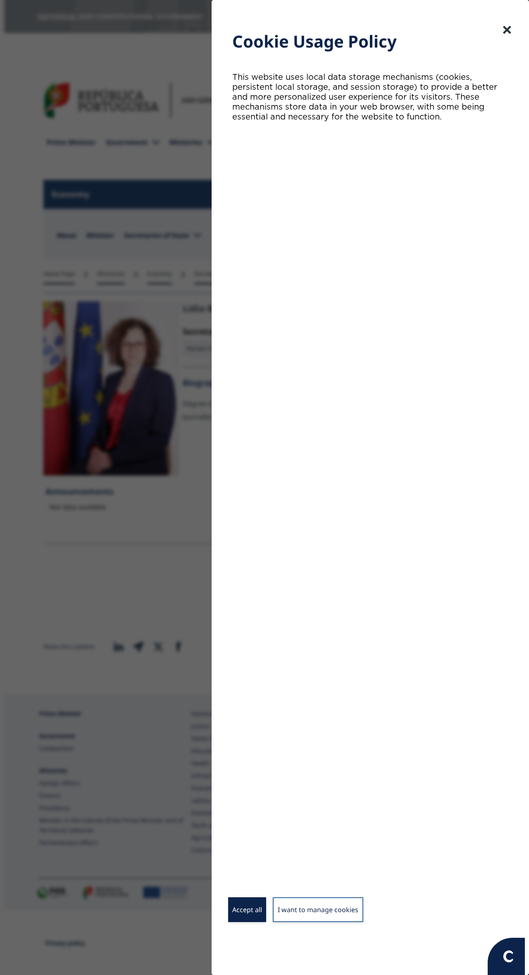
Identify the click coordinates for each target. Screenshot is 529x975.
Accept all (247, 909)
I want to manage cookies (318, 909)
